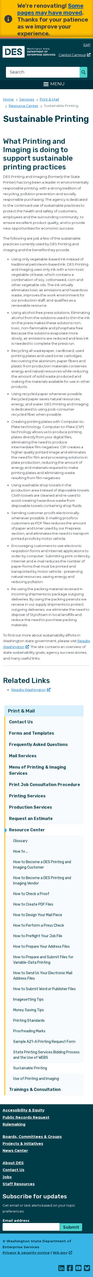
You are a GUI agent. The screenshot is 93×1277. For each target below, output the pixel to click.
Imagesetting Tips (28, 999)
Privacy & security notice (26, 1253)
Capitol (72, 55)
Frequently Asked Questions (38, 744)
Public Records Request (26, 1117)
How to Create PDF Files (33, 904)
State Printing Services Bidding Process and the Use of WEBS (46, 1055)
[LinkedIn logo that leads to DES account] (61, 1269)
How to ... (20, 851)
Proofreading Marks (29, 1031)
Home (8, 99)
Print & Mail (21, 711)
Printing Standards (29, 1020)
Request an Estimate (31, 818)
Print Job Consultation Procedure (44, 784)
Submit (71, 1227)
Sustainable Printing (30, 1068)
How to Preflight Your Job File (37, 936)
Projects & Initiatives (23, 1144)
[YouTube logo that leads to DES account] (78, 1269)
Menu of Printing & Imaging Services (37, 770)
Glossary (20, 841)
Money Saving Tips (28, 1010)
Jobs (7, 1177)
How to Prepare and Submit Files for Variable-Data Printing (43, 960)
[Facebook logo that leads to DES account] (70, 1269)
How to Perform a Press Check (38, 925)
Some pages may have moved (50, 9)
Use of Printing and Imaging (36, 1079)
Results (28, 690)
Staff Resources (19, 1184)
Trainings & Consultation (35, 1089)
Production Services (30, 807)
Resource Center (27, 829)
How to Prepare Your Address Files (41, 946)
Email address (16, 1220)
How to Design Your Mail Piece (37, 915)
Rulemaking (14, 1124)
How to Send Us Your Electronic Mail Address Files (42, 976)
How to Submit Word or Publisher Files (44, 989)
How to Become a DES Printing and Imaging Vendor (42, 881)
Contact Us (21, 721)
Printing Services (27, 795)
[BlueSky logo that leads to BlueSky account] (87, 1269)
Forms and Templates (31, 733)
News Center (15, 1150)
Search (85, 73)
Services (26, 99)
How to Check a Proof (31, 894)
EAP (86, 45)
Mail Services (22, 755)
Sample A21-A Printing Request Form (44, 1041)
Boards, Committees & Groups (32, 1137)
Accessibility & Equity (23, 1110)
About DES (13, 1163)
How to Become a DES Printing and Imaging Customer (42, 865)
